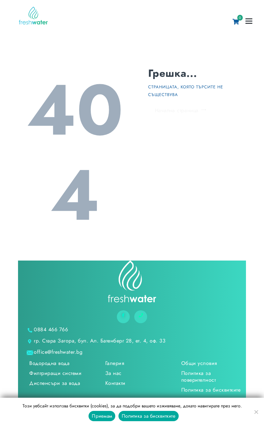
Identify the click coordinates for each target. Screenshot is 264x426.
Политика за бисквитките (148, 416)
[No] (256, 412)
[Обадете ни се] (140, 316)
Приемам (102, 416)
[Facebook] (123, 316)
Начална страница (177, 110)
